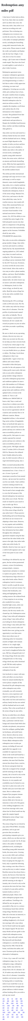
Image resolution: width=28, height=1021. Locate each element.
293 (17, 1007)
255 (3, 998)
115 (8, 1010)
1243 (4, 1012)
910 (22, 1005)
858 (21, 1001)
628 (16, 998)
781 (12, 1014)
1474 (9, 1012)
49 (3, 1014)
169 (12, 1007)
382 (21, 1014)
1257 (17, 1017)
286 (8, 1001)
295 (17, 1003)
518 (19, 1012)
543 (3, 1010)
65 (12, 998)
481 (3, 1017)
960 (21, 998)
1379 (7, 1014)
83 (3, 1003)
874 (21, 1003)
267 (8, 998)
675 (3, 1005)
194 (13, 1005)
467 (3, 1007)
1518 (22, 1010)
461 (17, 1014)
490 (3, 1019)
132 (8, 1007)
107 (8, 1017)
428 (12, 1001)
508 (7, 1003)
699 (18, 1005)
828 (12, 1017)
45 (21, 1007)
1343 (8, 1005)
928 (22, 1017)
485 (12, 1010)
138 (3, 1001)
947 (17, 1010)
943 (17, 1001)
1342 (12, 1003)
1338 (14, 1012)
